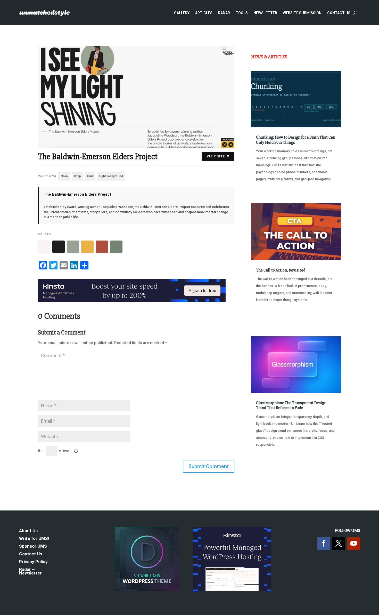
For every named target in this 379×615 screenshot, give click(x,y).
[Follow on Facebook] (323, 543)
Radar (224, 13)
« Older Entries (268, 463)
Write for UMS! (34, 539)
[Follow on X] (338, 543)
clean (64, 176)
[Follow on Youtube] (353, 543)
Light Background (111, 176)
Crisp (77, 176)
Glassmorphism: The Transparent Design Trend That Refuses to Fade (291, 405)
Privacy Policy (33, 562)
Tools (242, 13)
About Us (28, 531)
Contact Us (338, 13)
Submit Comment (208, 466)
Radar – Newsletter (30, 572)
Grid (90, 176)
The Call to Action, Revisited (280, 270)
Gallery (182, 13)
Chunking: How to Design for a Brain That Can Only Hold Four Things (295, 140)
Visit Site (216, 156)
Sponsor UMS (33, 546)
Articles (203, 13)
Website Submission (302, 13)
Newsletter (265, 13)
